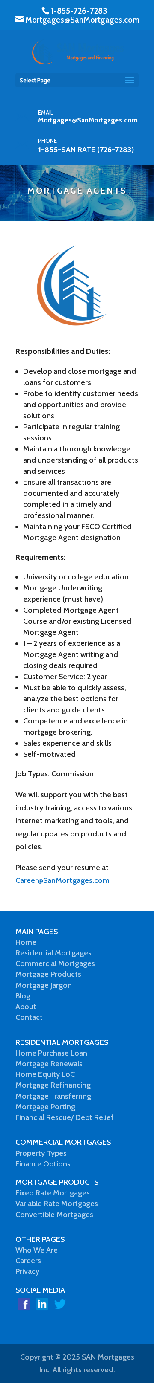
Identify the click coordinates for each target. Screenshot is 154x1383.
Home (25, 942)
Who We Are (36, 1250)
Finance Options (43, 1164)
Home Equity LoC (45, 1074)
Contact (29, 1017)
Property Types (41, 1153)
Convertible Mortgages (54, 1214)
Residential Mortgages (53, 953)
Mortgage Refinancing (53, 1085)
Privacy (27, 1271)
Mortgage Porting (45, 1106)
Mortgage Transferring (53, 1096)
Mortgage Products (48, 974)
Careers (28, 1260)
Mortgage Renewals (49, 1063)
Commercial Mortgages (55, 963)
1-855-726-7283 (78, 11)
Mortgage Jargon (43, 985)
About (25, 1006)
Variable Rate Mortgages (56, 1203)
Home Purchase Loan (51, 1053)
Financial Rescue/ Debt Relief (64, 1117)
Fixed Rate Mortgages (52, 1193)
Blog (22, 996)
